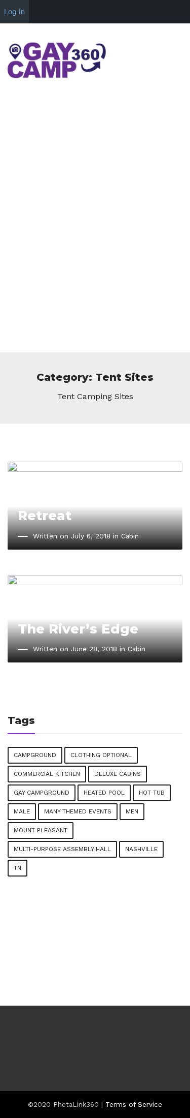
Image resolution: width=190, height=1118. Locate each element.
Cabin (130, 536)
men (132, 811)
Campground (35, 755)
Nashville (141, 849)
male (22, 811)
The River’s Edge (78, 629)
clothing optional (101, 755)
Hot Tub (152, 792)
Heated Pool (104, 792)
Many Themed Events (77, 811)
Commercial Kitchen (47, 773)
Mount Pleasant (40, 830)
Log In (14, 11)
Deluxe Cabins (117, 773)
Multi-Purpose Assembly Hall (62, 849)
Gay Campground (41, 792)
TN (17, 867)
